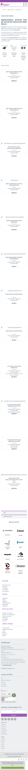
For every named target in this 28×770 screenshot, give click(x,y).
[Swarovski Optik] (7, 543)
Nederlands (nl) (4, 734)
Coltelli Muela (5, 604)
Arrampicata (5, 588)
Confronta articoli (8, 516)
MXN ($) (2, 748)
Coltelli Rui (4, 601)
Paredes (4, 632)
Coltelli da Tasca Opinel (7, 629)
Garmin (3, 631)
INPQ (22, 754)
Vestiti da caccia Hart (7, 616)
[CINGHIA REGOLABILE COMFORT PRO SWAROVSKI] (14, 254)
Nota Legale (3, 684)
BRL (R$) (3, 746)
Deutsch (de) (3, 732)
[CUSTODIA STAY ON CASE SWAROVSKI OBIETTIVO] (14, 401)
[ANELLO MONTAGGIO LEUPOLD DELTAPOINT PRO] (14, 180)
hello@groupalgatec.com (6, 652)
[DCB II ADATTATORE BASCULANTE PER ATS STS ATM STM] (14, 475)
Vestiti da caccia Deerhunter (20, 572)
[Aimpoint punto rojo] (7, 555)
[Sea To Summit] (20, 555)
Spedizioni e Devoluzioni (6, 680)
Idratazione (4, 586)
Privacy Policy (4, 686)
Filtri (5, 512)
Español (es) (3, 724)
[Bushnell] (20, 531)
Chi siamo (3, 682)
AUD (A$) (3, 741)
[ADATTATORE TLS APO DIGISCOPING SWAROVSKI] (14, 143)
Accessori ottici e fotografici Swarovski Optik (14, 77)
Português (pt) (4, 730)
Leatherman (7, 535)
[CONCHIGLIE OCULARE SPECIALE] (14, 291)
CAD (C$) (3, 739)
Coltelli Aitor (5, 606)
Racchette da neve (6, 585)
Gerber (3, 599)
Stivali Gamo (5, 617)
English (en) (3, 726)
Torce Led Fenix (5, 627)
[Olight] (20, 543)
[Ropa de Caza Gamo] (7, 566)
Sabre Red (4, 634)
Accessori (4, 621)
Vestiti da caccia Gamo (7, 571)
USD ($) (2, 742)
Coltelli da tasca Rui (6, 603)
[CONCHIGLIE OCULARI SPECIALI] (14, 327)
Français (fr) (3, 728)
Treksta (4, 635)
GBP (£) (2, 744)
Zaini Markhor (5, 619)
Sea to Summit (5, 591)
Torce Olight (5, 589)
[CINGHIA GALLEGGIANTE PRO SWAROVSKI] (14, 217)
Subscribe (13, 715)
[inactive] (14, 698)
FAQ (2, 678)
